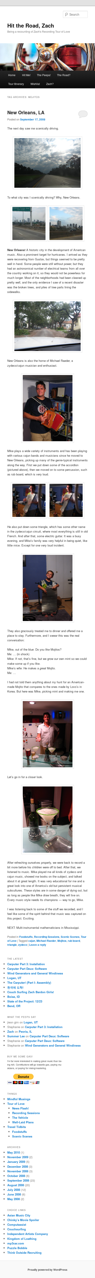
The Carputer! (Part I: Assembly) (29, 982)
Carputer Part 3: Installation (26, 964)
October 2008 (16, 1176)
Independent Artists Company (27, 1234)
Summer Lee (16, 1036)
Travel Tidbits (16, 1127)
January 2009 (16, 1162)
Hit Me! (26, 75)
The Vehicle (20, 1117)
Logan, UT (14, 978)
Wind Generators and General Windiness (35, 973)
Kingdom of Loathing (21, 1239)
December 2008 (17, 1166)
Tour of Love (16, 1104)
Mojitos (61, 941)
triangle (12, 945)
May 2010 (13, 1152)
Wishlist (35, 84)
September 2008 (18, 1180)
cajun (31, 941)
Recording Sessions (46, 937)
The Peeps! (44, 75)
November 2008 (17, 1171)
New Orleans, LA (25, 112)
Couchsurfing (16, 1229)
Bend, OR (13, 1006)
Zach (10, 1031)
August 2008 (15, 1185)
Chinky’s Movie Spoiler (23, 1220)
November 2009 (17, 1157)
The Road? (63, 75)
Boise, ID (13, 997)
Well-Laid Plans (23, 1122)
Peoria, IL (25, 1031)
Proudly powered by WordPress (47, 1270)
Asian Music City (18, 1215)
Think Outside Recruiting (24, 1252)
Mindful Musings (18, 1099)
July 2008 (13, 1190)
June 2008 (14, 1194)
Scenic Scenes (70, 937)
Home (11, 75)
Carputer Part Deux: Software (27, 968)
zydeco (22, 945)
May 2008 (13, 1199)
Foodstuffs (26, 937)
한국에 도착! (15, 987)
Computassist (16, 1224)
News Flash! (20, 1108)
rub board (74, 941)
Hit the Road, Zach (30, 25)
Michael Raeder (46, 941)
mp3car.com (15, 1243)
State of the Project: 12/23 (24, 1001)
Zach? (50, 84)
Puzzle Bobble (17, 1248)
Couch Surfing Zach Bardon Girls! (30, 992)
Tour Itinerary (16, 84)
